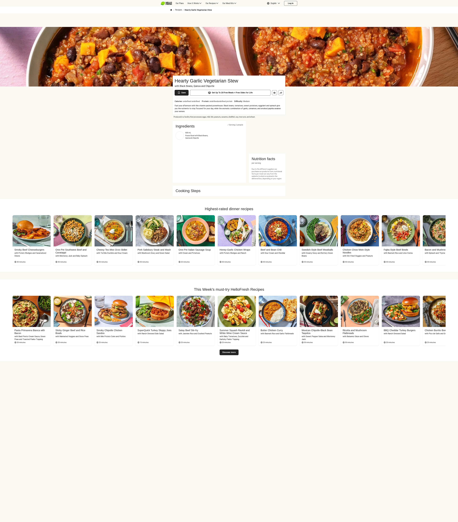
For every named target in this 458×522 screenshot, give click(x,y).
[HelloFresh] (166, 3)
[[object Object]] (274, 92)
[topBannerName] (229, 20)
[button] (274, 3)
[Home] (171, 10)
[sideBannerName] (267, 136)
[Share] (280, 92)
